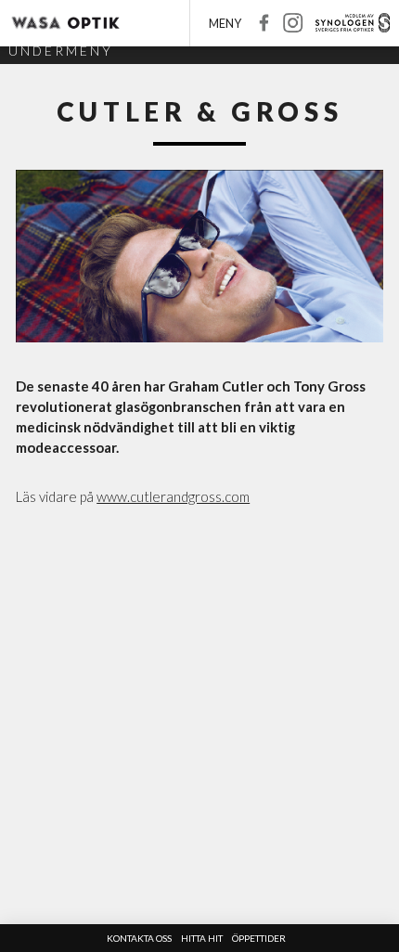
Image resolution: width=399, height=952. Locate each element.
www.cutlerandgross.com (173, 496)
